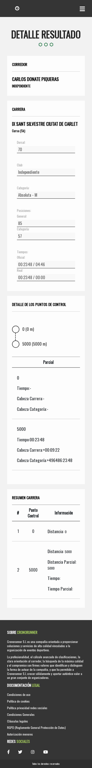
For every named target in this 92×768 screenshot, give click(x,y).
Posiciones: (24, 210)
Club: (20, 165)
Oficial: (21, 257)
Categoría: (23, 188)
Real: (20, 270)
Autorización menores (20, 734)
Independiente (21, 85)
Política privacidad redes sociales (27, 708)
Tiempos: (22, 252)
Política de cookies (18, 701)
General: (22, 216)
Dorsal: (21, 142)
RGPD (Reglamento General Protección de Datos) (36, 727)
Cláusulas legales (17, 721)
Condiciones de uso (18, 694)
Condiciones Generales (21, 714)
